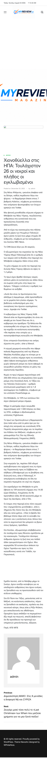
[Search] (42, 12)
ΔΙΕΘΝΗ (8, 155)
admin (33, 188)
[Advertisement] (23, 43)
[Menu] (5, 12)
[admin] (23, 653)
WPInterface (9, 745)
